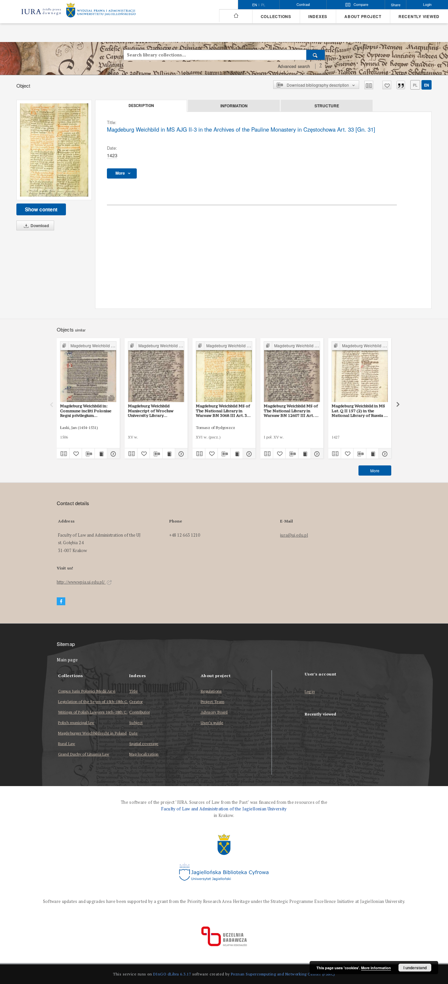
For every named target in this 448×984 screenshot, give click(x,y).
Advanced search (294, 66)
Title (133, 691)
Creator (136, 701)
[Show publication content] (101, 453)
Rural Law (66, 743)
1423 (112, 155)
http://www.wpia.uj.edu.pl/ (81, 582)
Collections (276, 16)
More (374, 470)
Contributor (139, 712)
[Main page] (235, 15)
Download (39, 225)
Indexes (317, 16)
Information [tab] (234, 106)
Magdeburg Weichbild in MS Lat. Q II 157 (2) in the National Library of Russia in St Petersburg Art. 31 (360, 410)
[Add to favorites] (386, 85)
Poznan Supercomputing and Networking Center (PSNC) (283, 974)
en (426, 85)
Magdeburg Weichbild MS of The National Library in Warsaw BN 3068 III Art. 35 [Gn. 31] (223, 410)
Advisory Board (214, 712)
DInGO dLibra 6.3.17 (172, 974)
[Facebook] (61, 601)
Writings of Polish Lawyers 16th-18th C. (93, 712)
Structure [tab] (327, 106)
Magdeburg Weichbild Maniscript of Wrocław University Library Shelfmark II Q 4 (150, 410)
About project (362, 16)
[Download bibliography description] (88, 453)
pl (263, 5)
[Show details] (112, 453)
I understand (415, 968)
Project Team (212, 701)
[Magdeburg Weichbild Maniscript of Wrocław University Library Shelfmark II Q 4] (156, 372)
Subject (136, 722)
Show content (41, 209)
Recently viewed (418, 16)
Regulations (211, 691)
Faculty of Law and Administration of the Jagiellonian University (223, 809)
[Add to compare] (368, 85)
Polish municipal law (76, 722)
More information (376, 967)
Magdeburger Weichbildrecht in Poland (92, 733)
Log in (310, 692)
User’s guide (212, 722)
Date (133, 733)
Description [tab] (141, 105)
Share (395, 4)
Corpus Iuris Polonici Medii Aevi (86, 691)
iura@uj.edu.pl (294, 535)
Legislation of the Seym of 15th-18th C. (93, 701)
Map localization (143, 754)
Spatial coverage (143, 743)
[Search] (315, 55)
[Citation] (401, 85)
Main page (67, 660)
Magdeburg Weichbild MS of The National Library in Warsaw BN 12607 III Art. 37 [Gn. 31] (291, 410)
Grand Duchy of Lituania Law (83, 754)
